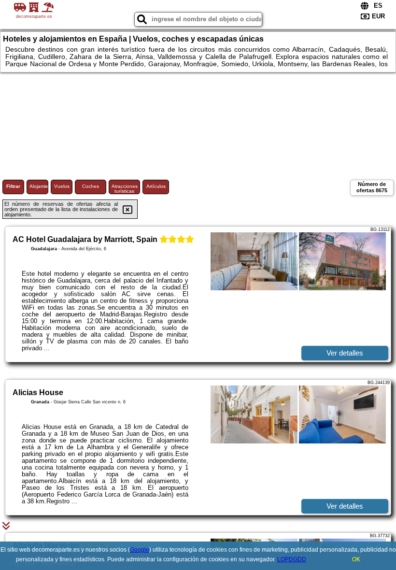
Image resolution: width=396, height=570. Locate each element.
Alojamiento (38, 186)
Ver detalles (344, 353)
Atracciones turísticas (125, 189)
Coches (90, 186)
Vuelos (62, 186)
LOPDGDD (291, 559)
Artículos (156, 186)
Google (139, 549)
